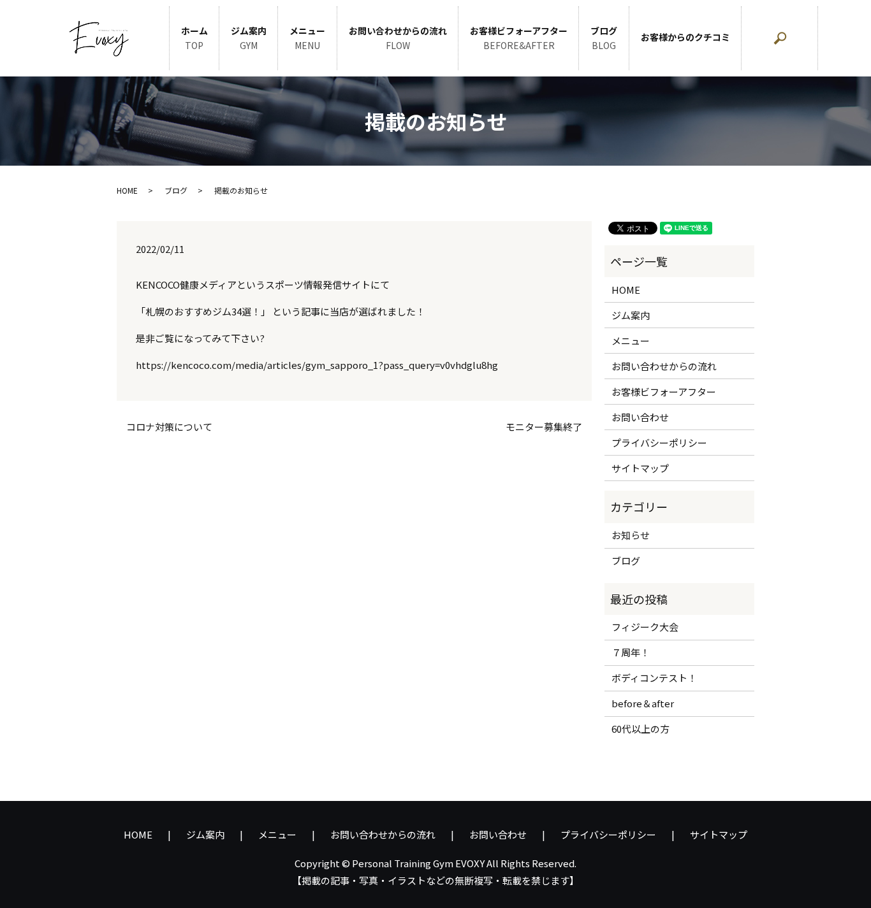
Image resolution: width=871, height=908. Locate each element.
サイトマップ (640, 468)
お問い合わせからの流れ (398, 38)
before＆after (642, 703)
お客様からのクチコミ (685, 37)
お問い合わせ (640, 417)
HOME (127, 190)
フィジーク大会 (644, 626)
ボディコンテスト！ (654, 677)
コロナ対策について (169, 426)
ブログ (603, 38)
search (812, 44)
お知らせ (630, 535)
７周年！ (630, 652)
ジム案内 (249, 38)
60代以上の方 (640, 728)
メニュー (307, 38)
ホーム (194, 38)
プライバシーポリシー (659, 442)
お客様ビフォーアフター (518, 38)
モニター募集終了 (544, 426)
